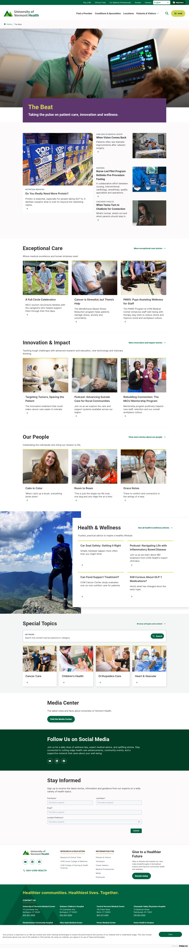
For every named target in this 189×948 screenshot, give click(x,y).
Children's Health (73, 676)
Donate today (141, 876)
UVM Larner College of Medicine (73, 861)
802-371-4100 (102, 915)
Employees (100, 877)
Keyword (29, 634)
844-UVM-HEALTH (36, 870)
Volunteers (100, 861)
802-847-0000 (29, 915)
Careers (148, 2)
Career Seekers (102, 865)
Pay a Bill (87, 2)
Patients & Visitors (146, 13)
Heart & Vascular (145, 676)
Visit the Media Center (61, 719)
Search (159, 636)
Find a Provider (84, 13)
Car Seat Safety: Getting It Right (100, 545)
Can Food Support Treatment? (99, 577)
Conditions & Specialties (108, 13)
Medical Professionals (105, 869)
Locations (128, 13)
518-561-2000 (139, 915)
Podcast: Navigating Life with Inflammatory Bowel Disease (148, 547)
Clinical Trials (100, 2)
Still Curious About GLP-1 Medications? (146, 579)
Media (98, 873)
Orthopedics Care (109, 676)
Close (170, 934)
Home (9, 24)
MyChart (180, 2)
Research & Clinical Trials (70, 857)
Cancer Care (33, 676)
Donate (138, 2)
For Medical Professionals (120, 2)
